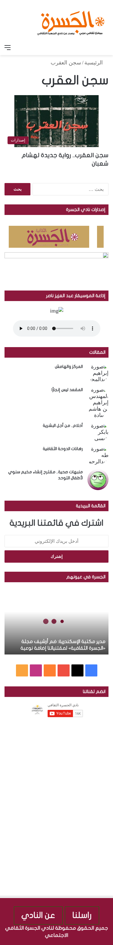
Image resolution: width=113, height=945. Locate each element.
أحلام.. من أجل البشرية (63, 425)
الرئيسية (94, 63)
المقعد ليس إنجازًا (67, 389)
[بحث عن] (105, 47)
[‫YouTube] (64, 670)
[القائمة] (8, 47)
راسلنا (82, 915)
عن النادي (38, 915)
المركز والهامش (69, 366)
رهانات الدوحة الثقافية (63, 448)
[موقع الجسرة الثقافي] (70, 20)
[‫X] (77, 670)
